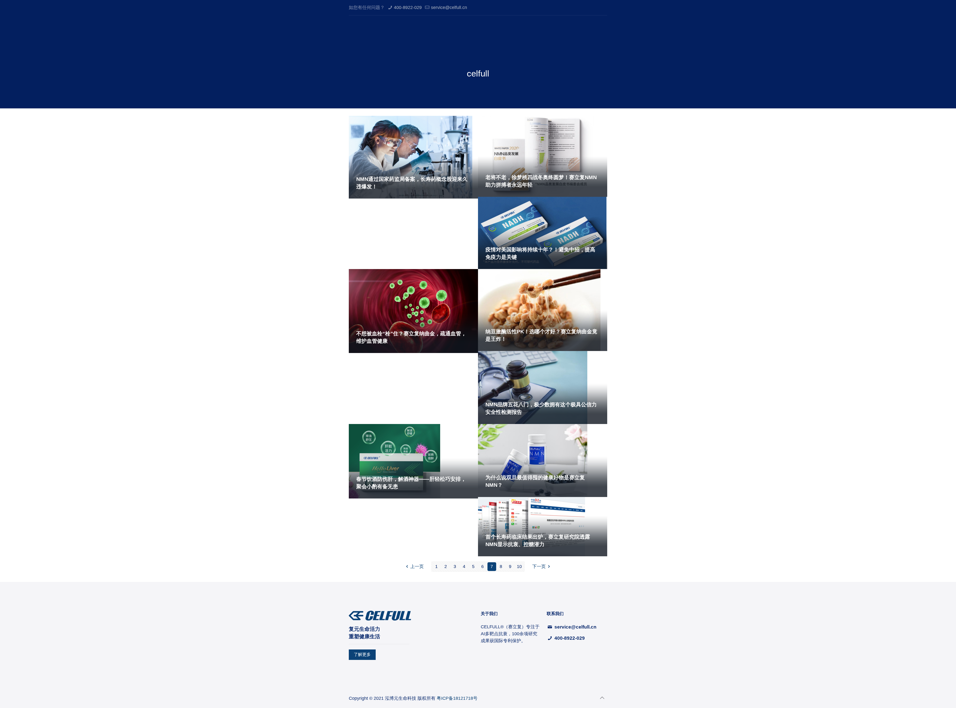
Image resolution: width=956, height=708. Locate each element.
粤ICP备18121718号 (456, 698)
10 (519, 566)
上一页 (417, 566)
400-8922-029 (408, 7)
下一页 (539, 566)
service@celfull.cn (449, 7)
